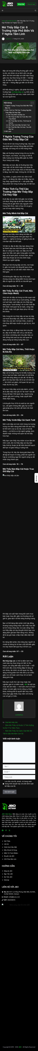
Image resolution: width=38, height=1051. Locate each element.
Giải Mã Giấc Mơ (11, 21)
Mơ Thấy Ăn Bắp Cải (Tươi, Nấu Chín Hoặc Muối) (20, 118)
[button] (35, 10)
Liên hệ (6, 844)
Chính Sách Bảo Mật (10, 847)
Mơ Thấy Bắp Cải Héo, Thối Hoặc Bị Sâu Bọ (20, 122)
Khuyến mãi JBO (9, 856)
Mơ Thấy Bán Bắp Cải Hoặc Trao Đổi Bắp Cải (20, 128)
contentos (8, 38)
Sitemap (6, 880)
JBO (25, 684)
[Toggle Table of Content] (31, 102)
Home (3, 21)
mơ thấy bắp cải (17, 92)
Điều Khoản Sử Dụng (10, 850)
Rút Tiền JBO (8, 877)
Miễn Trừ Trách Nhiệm (11, 853)
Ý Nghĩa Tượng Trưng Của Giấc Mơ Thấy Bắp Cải (19, 107)
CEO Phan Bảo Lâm (10, 859)
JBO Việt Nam (7, 814)
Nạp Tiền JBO (8, 874)
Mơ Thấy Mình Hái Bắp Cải (16, 114)
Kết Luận (8, 131)
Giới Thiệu (7, 841)
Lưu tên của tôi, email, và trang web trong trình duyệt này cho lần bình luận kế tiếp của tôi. (19, 783)
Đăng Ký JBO (8, 871)
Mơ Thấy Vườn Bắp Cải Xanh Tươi (19, 125)
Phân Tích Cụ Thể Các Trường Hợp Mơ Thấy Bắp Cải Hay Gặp (18, 111)
